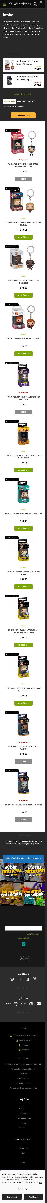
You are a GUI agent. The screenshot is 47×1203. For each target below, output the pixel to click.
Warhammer (23, 1148)
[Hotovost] (31, 1003)
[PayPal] (38, 1003)
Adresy (23, 1123)
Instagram (25, 1050)
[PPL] (34, 979)
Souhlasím (33, 1197)
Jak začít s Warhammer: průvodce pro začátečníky (23, 1064)
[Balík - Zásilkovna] (12, 979)
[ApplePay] (8, 1003)
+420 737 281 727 (25, 1040)
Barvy (23, 1163)
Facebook (25, 1045)
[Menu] (5, 4)
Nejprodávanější (10, 106)
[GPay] (23, 1003)
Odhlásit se (23, 1128)
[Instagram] (22, 958)
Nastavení (22, 1189)
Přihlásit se (24, 944)
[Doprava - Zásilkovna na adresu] (19, 979)
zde (40, 1182)
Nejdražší (31, 101)
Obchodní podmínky (23, 1083)
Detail (23, 179)
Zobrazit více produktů (22, 94)
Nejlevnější (21, 101)
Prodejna (23, 1074)
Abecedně (22, 106)
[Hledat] (10, 4)
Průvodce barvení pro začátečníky (23, 1069)
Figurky (23, 1158)
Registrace (23, 1114)
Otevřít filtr (22, 115)
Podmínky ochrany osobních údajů (23, 1088)
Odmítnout (12, 1197)
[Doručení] (27, 979)
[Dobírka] (15, 1003)
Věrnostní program (23, 1078)
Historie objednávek (23, 1118)
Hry (23, 1153)
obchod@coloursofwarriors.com (25, 1035)
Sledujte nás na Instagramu (26, 858)
